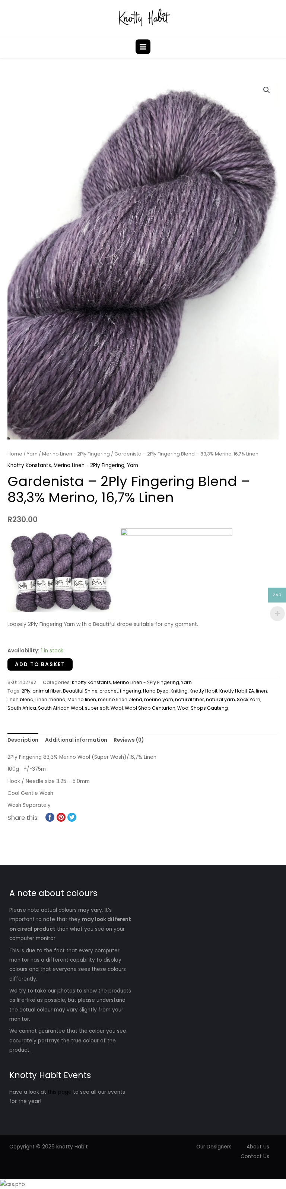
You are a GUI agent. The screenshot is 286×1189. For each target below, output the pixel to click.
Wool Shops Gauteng (202, 708)
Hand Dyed (156, 691)
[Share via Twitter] (71, 817)
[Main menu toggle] (143, 46)
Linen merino (50, 699)
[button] (276, 47)
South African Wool (60, 708)
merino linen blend (120, 699)
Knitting (179, 691)
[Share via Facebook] (49, 817)
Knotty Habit (203, 691)
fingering (130, 691)
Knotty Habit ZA (236, 691)
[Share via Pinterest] (61, 817)
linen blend (20, 699)
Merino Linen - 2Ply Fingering (76, 454)
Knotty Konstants (29, 465)
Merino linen (81, 699)
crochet (108, 691)
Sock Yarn (248, 699)
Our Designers (214, 1146)
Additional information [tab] (76, 740)
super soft (97, 708)
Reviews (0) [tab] (129, 740)
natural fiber (189, 699)
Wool (117, 708)
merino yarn (158, 699)
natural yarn (220, 699)
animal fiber (46, 691)
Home (14, 454)
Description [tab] (22, 740)
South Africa (21, 708)
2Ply (26, 691)
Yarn (32, 454)
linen (261, 691)
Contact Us (255, 1156)
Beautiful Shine (80, 691)
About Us (258, 1146)
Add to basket (40, 664)
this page (60, 1092)
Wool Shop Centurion (150, 708)
